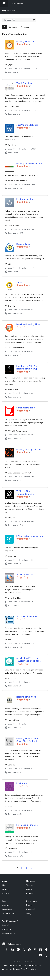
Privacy (5, 893)
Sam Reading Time (25, 407)
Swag (29, 913)
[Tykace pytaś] (34, 20)
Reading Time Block (26, 697)
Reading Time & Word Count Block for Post (27, 739)
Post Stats (21, 783)
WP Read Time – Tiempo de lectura (25, 492)
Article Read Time (25, 574)
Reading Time (23, 244)
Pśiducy (31, 868)
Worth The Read (24, 83)
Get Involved (31, 901)
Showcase (30, 881)
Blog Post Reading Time (28, 324)
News (4, 885)
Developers (7, 909)
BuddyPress (8, 933)
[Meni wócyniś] (46, 3)
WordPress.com (10, 921)
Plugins (29, 889)
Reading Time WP (25, 41)
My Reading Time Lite (27, 825)
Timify (19, 282)
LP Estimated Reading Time (29, 536)
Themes (29, 885)
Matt (5, 925)
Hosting (5, 889)
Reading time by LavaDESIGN (30, 449)
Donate (30, 909)
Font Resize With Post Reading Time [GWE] (27, 367)
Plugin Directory (8, 11)
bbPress (7, 929)
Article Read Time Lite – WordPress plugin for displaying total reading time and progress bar (30, 659)
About (4, 881)
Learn (4, 901)
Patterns (29, 893)
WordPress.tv (9, 913)
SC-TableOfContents (26, 616)
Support (5, 905)
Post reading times (25, 199)
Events (29, 905)
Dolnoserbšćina (14, 944)
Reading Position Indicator (29, 163)
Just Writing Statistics (27, 125)
